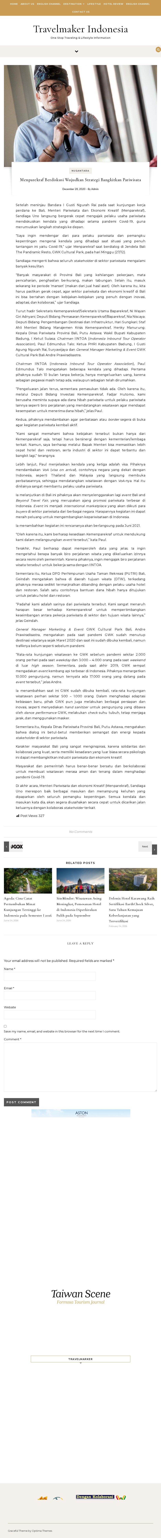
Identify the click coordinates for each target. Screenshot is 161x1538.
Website (10, 1007)
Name (9, 969)
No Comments (80, 832)
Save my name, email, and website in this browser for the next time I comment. (62, 1031)
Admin (95, 189)
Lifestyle (94, 4)
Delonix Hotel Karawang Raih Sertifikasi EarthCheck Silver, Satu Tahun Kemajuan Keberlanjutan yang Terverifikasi (132, 909)
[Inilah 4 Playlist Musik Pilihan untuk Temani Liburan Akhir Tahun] (13, 846)
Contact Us (81, 11)
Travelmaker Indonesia (80, 28)
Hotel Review (113, 4)
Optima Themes (42, 1530)
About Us (27, 4)
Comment (12, 1039)
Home (14, 4)
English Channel (49, 4)
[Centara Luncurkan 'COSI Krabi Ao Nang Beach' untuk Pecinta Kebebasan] (148, 848)
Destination (72, 4)
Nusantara (80, 170)
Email (9, 988)
